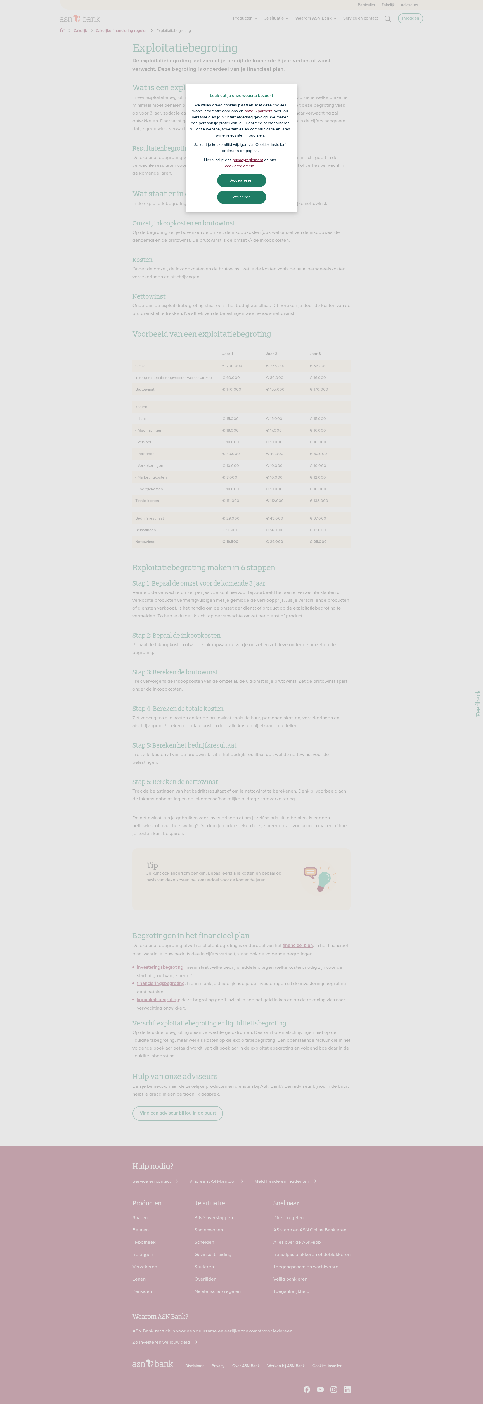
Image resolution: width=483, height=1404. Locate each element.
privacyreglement (248, 160)
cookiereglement (239, 166)
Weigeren (241, 197)
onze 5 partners (259, 111)
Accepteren (241, 180)
